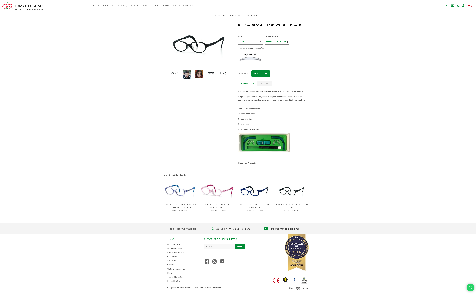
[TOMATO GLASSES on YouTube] (222, 263)
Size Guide (154, 6)
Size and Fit (264, 83)
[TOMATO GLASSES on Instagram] (214, 263)
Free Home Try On (175, 252)
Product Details (247, 83)
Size (240, 36)
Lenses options (272, 36)
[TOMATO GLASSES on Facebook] (207, 263)
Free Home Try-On (138, 6)
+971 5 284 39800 (238, 228)
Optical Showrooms (183, 6)
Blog (169, 273)
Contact (166, 6)
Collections (119, 6)
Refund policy (173, 281)
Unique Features (101, 6)
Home (217, 15)
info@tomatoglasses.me (284, 228)
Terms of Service (175, 277)
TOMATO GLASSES (194, 287)
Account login (173, 244)
